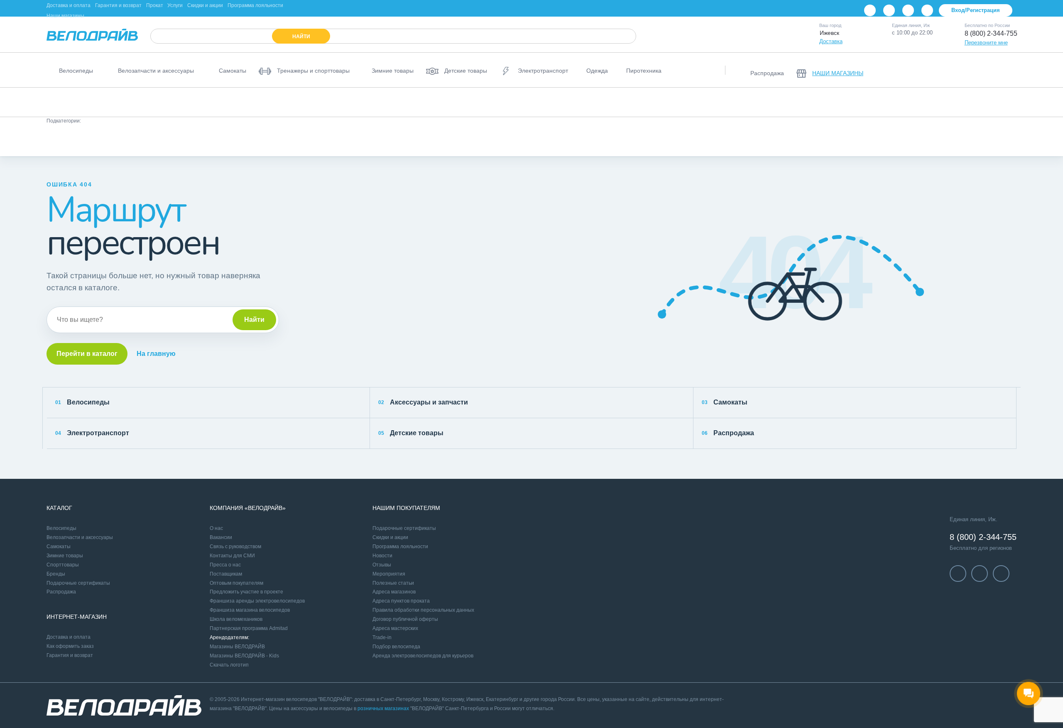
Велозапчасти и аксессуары (80, 537)
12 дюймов (671, 140)
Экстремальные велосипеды (831, 102)
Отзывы (381, 565)
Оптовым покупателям (236, 583)
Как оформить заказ (70, 646)
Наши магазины (65, 16)
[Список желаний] (985, 70)
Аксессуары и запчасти (423, 402)
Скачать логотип (229, 665)
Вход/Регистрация (975, 10)
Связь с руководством (235, 546)
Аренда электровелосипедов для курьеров (422, 656)
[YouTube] (889, 10)
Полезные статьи (393, 583)
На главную (156, 353)
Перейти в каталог (87, 353)
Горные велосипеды (78, 102)
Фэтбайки (896, 102)
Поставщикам (226, 574)
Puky (60, 140)
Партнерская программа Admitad (249, 628)
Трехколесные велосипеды (959, 102)
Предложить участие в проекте (246, 592)
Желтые (239, 140)
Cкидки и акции (390, 537)
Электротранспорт (92, 432)
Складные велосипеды (449, 102)
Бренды (56, 574)
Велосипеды (82, 402)
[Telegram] (908, 10)
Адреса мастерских (395, 628)
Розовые (361, 140)
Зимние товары (65, 556)
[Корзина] (1006, 70)
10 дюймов (626, 140)
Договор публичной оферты (405, 619)
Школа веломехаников (236, 619)
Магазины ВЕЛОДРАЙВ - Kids (244, 656)
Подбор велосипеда (396, 647)
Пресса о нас (225, 565)
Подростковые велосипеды (224, 102)
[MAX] (927, 10)
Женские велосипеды (376, 102)
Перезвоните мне (986, 42)
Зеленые (320, 140)
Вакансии (221, 537)
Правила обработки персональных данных (423, 610)
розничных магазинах (383, 708)
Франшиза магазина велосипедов (250, 610)
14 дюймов (717, 140)
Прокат (154, 5)
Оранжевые (479, 140)
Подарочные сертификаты (78, 583)
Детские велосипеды (147, 102)
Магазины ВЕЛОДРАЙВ (237, 647)
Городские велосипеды (304, 102)
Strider (864, 140)
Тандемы (1021, 102)
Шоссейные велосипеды (671, 102)
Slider (799, 140)
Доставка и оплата (69, 5)
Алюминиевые (103, 140)
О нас (216, 528)
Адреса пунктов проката (401, 601)
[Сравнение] (963, 70)
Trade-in (382, 637)
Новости (382, 556)
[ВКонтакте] (870, 10)
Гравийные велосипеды (594, 102)
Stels (831, 140)
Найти (254, 319)
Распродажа (728, 432)
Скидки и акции (205, 5)
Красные (279, 140)
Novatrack (760, 140)
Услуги (175, 5)
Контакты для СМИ (232, 556)
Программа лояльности (255, 5)
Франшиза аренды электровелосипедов (257, 601)
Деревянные (154, 140)
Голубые (199, 140)
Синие (399, 140)
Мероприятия (388, 574)
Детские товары (410, 432)
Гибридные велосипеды (748, 102)
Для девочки (527, 140)
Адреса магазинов (394, 592)
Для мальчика (578, 140)
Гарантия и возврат (118, 5)
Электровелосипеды (521, 102)
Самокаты (724, 402)
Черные (435, 140)
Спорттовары (63, 565)
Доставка (831, 41)
